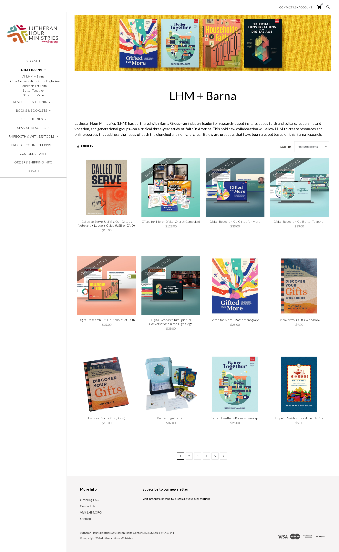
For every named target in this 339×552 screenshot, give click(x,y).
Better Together (33, 90)
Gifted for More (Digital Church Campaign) (171, 221)
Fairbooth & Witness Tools (31, 136)
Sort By (286, 146)
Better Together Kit (170, 418)
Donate (33, 171)
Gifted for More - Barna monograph (235, 320)
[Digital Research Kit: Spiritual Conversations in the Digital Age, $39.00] (170, 285)
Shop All (33, 61)
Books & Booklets (31, 110)
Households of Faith (33, 86)
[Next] (223, 456)
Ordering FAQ (89, 500)
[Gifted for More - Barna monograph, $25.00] (235, 285)
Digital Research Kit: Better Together (299, 221)
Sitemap (85, 518)
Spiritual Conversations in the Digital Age (33, 81)
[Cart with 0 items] (319, 7)
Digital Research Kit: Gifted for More (235, 221)
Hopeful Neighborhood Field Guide (299, 418)
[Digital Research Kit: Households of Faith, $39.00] (106, 285)
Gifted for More (33, 95)
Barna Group (169, 123)
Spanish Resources (33, 128)
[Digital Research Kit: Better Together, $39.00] (299, 187)
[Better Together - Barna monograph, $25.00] (235, 384)
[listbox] (311, 146)
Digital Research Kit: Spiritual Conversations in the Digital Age (171, 322)
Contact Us (287, 7)
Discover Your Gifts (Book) (106, 418)
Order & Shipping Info (33, 162)
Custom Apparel (33, 153)
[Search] (328, 7)
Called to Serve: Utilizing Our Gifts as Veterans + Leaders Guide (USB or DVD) (106, 223)
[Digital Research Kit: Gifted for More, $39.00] (235, 187)
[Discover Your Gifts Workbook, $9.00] (299, 285)
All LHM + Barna (33, 76)
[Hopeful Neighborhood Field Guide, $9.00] (299, 384)
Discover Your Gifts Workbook (299, 320)
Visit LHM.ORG (91, 512)
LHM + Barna (31, 69)
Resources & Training (31, 102)
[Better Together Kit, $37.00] (170, 384)
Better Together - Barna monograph (235, 418)
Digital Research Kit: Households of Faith (106, 320)
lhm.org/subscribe (159, 498)
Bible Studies (31, 119)
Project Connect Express (33, 145)
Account (305, 7)
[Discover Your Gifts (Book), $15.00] (106, 384)
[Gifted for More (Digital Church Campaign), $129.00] (170, 187)
